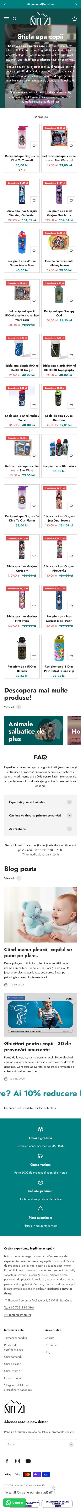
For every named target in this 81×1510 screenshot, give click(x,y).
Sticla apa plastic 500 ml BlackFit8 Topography (59, 367)
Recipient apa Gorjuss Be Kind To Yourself (22, 158)
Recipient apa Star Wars (59, 466)
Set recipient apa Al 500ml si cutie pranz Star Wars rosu (22, 315)
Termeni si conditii (15, 1338)
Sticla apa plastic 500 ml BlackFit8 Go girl (22, 367)
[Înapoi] (5, 4)
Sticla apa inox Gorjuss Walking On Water (21, 213)
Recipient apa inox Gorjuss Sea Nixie (59, 213)
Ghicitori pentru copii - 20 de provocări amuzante (37, 1046)
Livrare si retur (13, 1378)
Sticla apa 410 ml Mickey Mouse (22, 418)
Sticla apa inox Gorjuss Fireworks (59, 568)
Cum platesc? (12, 1364)
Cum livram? (12, 1371)
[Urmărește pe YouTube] (28, 1461)
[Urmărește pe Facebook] (7, 1461)
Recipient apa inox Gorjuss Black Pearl (59, 618)
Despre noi (51, 1345)
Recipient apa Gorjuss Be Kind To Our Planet (22, 518)
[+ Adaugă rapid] (34, 145)
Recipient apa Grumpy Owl (59, 313)
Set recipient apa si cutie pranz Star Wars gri (59, 158)
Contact (49, 1338)
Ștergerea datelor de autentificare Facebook (18, 1387)
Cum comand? (13, 1357)
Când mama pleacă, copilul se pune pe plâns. (38, 952)
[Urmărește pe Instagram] (17, 1461)
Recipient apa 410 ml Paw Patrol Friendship (59, 668)
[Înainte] (76, 4)
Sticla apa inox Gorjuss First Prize (21, 618)
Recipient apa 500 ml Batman (22, 668)
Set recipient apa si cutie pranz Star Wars (22, 468)
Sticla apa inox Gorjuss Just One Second (59, 518)
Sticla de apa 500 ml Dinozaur (59, 418)
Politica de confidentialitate (13, 1347)
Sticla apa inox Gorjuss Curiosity (21, 568)
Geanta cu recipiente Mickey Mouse (59, 263)
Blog (47, 1352)
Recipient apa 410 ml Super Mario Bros (21, 263)
